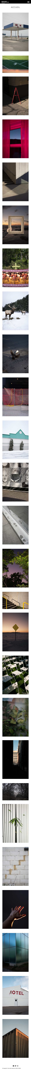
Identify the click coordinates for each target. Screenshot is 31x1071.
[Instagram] (17, 1066)
